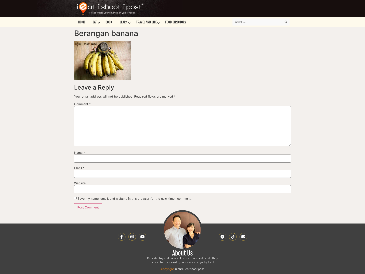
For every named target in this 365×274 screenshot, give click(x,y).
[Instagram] (132, 237)
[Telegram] (222, 237)
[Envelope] (243, 237)
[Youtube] (142, 237)
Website (80, 183)
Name (79, 152)
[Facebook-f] (121, 237)
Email (79, 167)
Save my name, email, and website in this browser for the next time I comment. (134, 198)
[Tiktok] (233, 237)
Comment (82, 104)
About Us (182, 253)
